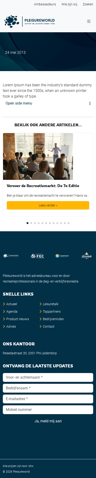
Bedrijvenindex (53, 319)
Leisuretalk (50, 304)
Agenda (11, 311)
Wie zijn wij (69, 4)
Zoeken (88, 4)
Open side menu (19, 103)
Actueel (11, 304)
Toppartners (52, 311)
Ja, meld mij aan (48, 421)
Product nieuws (17, 319)
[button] (27, 223)
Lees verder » (48, 205)
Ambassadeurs (45, 4)
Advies (11, 326)
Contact (49, 326)
